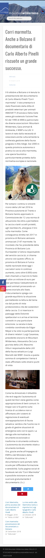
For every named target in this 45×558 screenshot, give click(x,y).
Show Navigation (36, 23)
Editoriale (12, 85)
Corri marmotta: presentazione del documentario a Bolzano (12, 525)
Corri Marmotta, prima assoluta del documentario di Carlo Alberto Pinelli (12, 507)
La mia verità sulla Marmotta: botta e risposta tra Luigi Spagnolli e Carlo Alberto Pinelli (30, 507)
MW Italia (12, 77)
